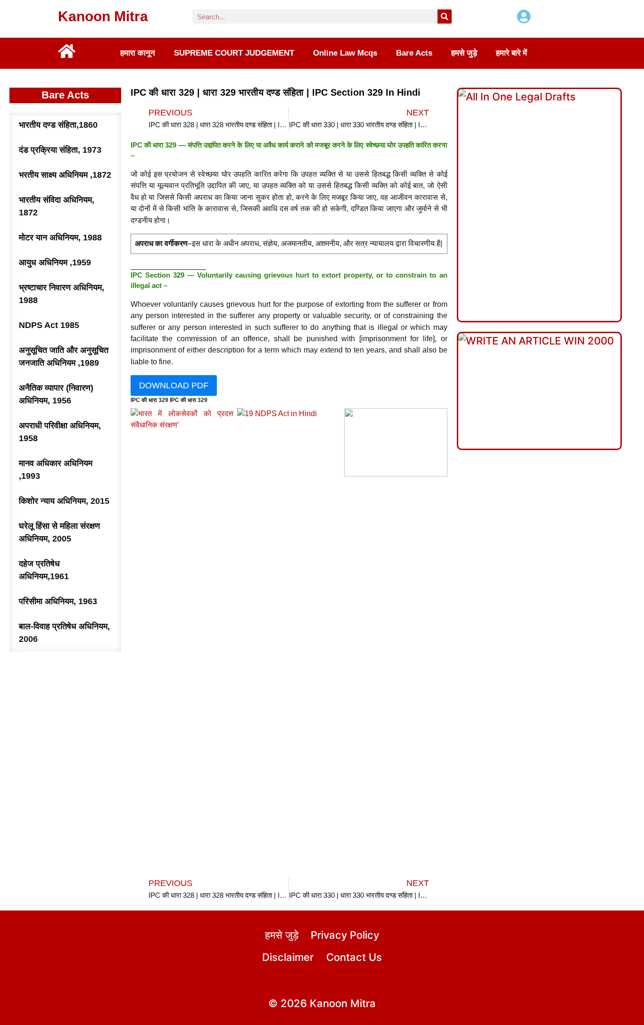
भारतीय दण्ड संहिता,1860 (58, 125)
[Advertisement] (289, 575)
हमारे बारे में (511, 53)
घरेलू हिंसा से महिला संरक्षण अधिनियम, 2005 (59, 532)
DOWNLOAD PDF (173, 385)
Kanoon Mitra (103, 16)
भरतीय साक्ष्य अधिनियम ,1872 (65, 175)
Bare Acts (414, 53)
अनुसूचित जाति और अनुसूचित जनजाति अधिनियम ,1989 (63, 356)
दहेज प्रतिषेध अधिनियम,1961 (44, 570)
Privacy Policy (345, 935)
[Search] (445, 16)
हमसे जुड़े (464, 53)
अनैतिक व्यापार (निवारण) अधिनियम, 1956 (56, 394)
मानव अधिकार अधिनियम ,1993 (55, 470)
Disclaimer (288, 957)
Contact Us (354, 957)
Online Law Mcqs (345, 53)
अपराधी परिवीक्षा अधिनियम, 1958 (60, 432)
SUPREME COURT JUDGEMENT (234, 53)
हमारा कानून (137, 53)
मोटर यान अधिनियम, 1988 (60, 237)
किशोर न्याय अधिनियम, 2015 (64, 501)
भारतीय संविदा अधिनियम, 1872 (56, 206)
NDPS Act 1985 (49, 325)
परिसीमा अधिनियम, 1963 (58, 601)
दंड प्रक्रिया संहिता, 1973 (60, 150)
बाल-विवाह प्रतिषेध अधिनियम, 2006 (64, 633)
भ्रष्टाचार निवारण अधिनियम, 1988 (61, 294)
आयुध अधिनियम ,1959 (55, 262)
